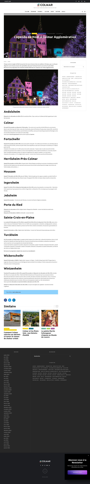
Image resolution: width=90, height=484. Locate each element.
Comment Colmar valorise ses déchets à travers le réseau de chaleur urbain (12, 335)
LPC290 (69, 95)
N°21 (68, 99)
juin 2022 (6, 438)
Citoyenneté (66, 80)
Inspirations (36, 371)
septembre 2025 (8, 372)
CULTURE (47, 11)
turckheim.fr (32, 251)
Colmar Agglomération (69, 81)
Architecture (66, 78)
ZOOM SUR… (79, 104)
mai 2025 (6, 378)
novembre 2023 (7, 409)
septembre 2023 (8, 413)
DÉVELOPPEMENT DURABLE (10, 329)
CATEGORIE (34, 33)
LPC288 (40, 374)
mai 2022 (6, 440)
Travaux (65, 104)
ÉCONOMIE (33, 11)
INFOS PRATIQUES (42, 33)
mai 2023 (6, 420)
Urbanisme (71, 104)
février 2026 (7, 362)
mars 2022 (6, 444)
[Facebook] (76, 1)
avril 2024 (6, 399)
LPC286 (65, 373)
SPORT (52, 11)
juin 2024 (6, 395)
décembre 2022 (7, 430)
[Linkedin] (84, 1)
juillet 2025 (6, 374)
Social (64, 376)
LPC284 (79, 92)
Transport (78, 102)
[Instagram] (81, 1)
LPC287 (35, 374)
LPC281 (64, 92)
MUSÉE (52, 328)
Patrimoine (73, 99)
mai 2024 (6, 397)
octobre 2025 (7, 370)
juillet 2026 (6, 355)
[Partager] (5, 300)
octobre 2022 (7, 432)
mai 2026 (6, 359)
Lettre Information (68, 90)
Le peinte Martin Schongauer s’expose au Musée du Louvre (49, 334)
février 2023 (7, 426)
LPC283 (74, 92)
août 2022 (6, 434)
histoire (65, 85)
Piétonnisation (57, 376)
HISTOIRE (58, 11)
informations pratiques (75, 85)
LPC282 (69, 92)
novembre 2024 (7, 389)
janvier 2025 (7, 386)
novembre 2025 (7, 368)
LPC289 (64, 95)
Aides (64, 76)
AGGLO (63, 11)
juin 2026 (6, 357)
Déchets (65, 83)
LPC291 (74, 95)
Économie (65, 106)
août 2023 (6, 415)
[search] (70, 356)
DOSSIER (40, 11)
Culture (79, 81)
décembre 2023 (7, 407)
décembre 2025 (7, 366)
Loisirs (77, 90)
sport (71, 102)
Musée (78, 97)
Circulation (78, 78)
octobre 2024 (7, 391)
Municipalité (66, 97)
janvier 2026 (7, 364)
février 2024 (7, 403)
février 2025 (7, 384)
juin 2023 (6, 418)
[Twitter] (78, 1)
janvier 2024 (7, 405)
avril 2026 (6, 360)
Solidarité (66, 102)
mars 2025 (6, 382)
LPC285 (60, 373)
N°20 (64, 99)
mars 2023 (6, 424)
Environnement (73, 83)
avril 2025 (6, 380)
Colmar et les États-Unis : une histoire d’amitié (31, 333)
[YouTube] (47, 465)
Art (73, 78)
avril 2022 (6, 442)
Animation (79, 76)
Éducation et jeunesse (76, 106)
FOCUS (48, 328)
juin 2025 (6, 376)
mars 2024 (6, 401)
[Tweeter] (9, 300)
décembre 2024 (7, 388)
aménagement (71, 76)
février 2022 (7, 445)
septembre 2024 (8, 393)
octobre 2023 (7, 411)
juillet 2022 (6, 436)
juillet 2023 (6, 417)
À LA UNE (27, 11)
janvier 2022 (7, 447)
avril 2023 (6, 422)
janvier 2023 (7, 428)
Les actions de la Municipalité (71, 88)
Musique (73, 97)
